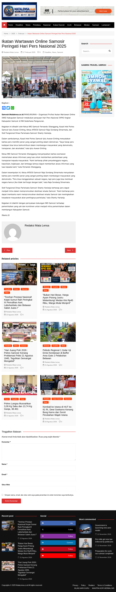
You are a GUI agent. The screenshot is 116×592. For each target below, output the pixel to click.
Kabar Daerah (59, 25)
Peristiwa (37, 25)
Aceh (69, 25)
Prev (8, 250)
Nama (4, 464)
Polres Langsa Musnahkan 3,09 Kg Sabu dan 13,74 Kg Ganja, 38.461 (18, 406)
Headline (19, 25)
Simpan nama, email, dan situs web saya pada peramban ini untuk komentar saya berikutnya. (39, 495)
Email (4, 474)
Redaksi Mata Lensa (11, 52)
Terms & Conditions (104, 585)
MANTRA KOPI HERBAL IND (103, 588)
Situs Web (6, 485)
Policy (83, 585)
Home (10, 25)
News (28, 25)
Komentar (6, 442)
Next (69, 250)
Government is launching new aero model (103, 527)
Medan (87, 25)
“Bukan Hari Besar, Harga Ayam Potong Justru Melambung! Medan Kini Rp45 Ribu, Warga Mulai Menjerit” (27, 548)
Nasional (47, 25)
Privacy (75, 585)
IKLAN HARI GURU (81, 588)
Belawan (77, 25)
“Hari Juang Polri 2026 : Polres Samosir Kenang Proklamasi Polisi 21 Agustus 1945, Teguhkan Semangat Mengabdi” (18, 355)
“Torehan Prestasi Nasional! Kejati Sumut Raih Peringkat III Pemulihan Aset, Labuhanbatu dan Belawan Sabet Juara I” (18, 302)
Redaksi (91, 585)
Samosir (95, 25)
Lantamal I (106, 25)
